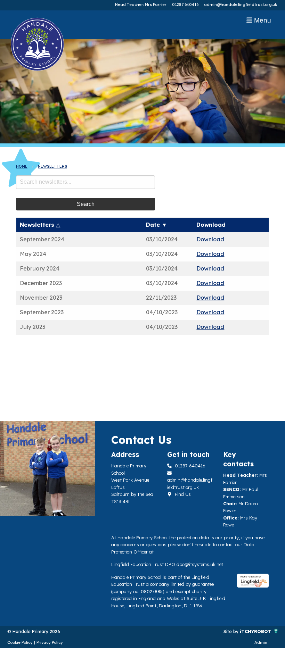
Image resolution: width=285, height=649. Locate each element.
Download (210, 239)
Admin (260, 642)
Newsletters (52, 166)
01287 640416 (185, 4)
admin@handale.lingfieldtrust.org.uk (240, 4)
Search (86, 204)
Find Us (182, 494)
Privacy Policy (49, 642)
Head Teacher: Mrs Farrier (140, 4)
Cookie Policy (20, 642)
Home (21, 166)
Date (156, 224)
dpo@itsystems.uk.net (200, 564)
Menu (261, 20)
